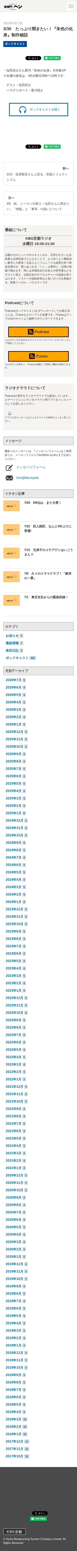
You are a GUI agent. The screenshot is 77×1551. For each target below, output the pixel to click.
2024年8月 (14, 850)
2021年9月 (14, 1109)
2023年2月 (14, 983)
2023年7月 (14, 946)
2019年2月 (14, 1338)
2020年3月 (14, 1242)
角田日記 (12, 650)
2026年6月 (14, 687)
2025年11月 (14, 739)
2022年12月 (14, 998)
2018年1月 (14, 1434)
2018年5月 (14, 1404)
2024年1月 (14, 902)
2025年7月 (14, 768)
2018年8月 (14, 1382)
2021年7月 (14, 1123)
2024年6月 (14, 865)
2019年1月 (14, 1345)
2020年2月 (14, 1249)
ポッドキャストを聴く (44, 109)
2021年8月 (14, 1116)
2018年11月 (14, 1360)
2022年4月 (14, 1057)
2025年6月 (14, 776)
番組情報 (12, 643)
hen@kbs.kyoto (27, 477)
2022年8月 (14, 1027)
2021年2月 (14, 1160)
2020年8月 (14, 1205)
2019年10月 (14, 1279)
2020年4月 (14, 1234)
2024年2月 (14, 894)
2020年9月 (14, 1197)
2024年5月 (14, 872)
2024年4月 (14, 879)
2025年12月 (14, 732)
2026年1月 (14, 724)
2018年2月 (14, 1426)
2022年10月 (14, 1012)
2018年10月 (14, 1367)
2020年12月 (14, 1175)
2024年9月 (14, 842)
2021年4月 (14, 1145)
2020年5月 (14, 1227)
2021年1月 (14, 1168)
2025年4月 (14, 791)
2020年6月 (14, 1219)
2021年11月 (14, 1094)
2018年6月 (14, 1397)
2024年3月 (14, 887)
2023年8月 (14, 938)
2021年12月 (14, 1086)
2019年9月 (14, 1286)
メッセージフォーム (30, 467)
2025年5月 (14, 783)
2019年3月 (14, 1330)
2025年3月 (14, 798)
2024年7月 (14, 857)
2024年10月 (14, 835)
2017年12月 (14, 1441)
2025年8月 (14, 761)
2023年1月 (14, 990)
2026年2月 (14, 717)
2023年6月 (14, 953)
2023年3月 (14, 975)
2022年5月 (14, 1049)
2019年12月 (14, 1264)
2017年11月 (14, 1449)
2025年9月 (14, 754)
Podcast (41, 332)
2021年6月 (14, 1131)
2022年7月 (14, 1035)
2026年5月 (14, 695)
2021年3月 (14, 1153)
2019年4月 (14, 1323)
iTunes (41, 356)
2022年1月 (14, 1079)
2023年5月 (14, 961)
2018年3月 (14, 1419)
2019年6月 (14, 1308)
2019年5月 (14, 1316)
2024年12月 (14, 820)
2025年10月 (14, 746)
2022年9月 (14, 1020)
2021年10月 (14, 1101)
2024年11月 (14, 828)
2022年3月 (14, 1064)
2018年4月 (14, 1412)
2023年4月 (14, 968)
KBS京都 (14, 1532)
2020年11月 (14, 1182)
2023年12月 (14, 909)
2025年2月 (14, 805)
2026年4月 (14, 702)
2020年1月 (14, 1256)
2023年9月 (14, 931)
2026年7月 (14, 680)
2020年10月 (14, 1190)
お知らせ (12, 635)
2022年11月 (14, 1005)
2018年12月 (14, 1352)
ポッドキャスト (15, 43)
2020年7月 (14, 1212)
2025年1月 (14, 813)
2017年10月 (14, 1456)
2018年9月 (14, 1375)
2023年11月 (14, 916)
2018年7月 (14, 1389)
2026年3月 (14, 709)
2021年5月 (14, 1138)
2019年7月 (14, 1301)
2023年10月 (14, 924)
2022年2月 (14, 1072)
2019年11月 (14, 1271)
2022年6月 (14, 1042)
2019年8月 (14, 1293)
